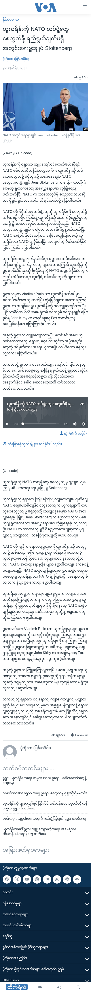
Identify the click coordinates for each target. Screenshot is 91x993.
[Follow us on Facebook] (7, 879)
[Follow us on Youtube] (27, 879)
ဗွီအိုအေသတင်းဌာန (24, 409)
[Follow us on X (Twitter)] (17, 879)
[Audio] (59, 987)
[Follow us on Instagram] (37, 879)
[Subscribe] (77, 879)
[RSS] (57, 879)
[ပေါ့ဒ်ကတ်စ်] (67, 879)
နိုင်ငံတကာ (11, 19)
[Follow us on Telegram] (47, 879)
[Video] (40, 987)
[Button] (81, 77)
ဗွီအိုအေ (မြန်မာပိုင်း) (16, 59)
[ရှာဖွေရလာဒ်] (78, 987)
